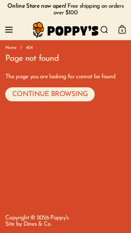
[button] (104, 29)
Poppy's (59, 218)
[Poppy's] (66, 30)
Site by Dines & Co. (28, 224)
